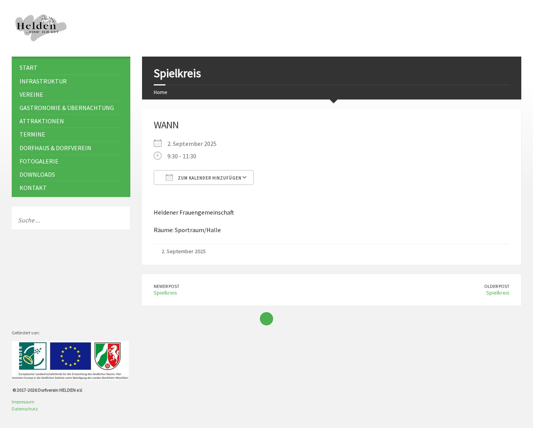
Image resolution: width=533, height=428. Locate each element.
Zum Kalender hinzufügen (209, 178)
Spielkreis (165, 292)
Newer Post (166, 286)
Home (160, 92)
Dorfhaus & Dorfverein (55, 148)
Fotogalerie (39, 161)
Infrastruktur (43, 81)
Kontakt (33, 188)
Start (28, 67)
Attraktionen (42, 121)
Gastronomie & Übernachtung (67, 108)
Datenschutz (25, 409)
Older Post (497, 286)
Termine (32, 134)
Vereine (31, 94)
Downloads (37, 174)
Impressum (23, 402)
